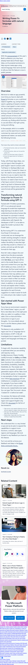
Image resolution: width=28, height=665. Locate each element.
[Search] (24, 9)
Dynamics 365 (18, 643)
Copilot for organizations (15, 628)
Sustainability (20, 654)
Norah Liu (6, 26)
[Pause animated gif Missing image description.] (3, 77)
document (7, 326)
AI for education (8, 641)
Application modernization (8, 52)
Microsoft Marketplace (18, 649)
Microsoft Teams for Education (18, 636)
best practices (14, 379)
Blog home (5, 6)
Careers (18, 651)
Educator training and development (8, 640)
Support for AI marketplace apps (15, 648)
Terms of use (15, 662)
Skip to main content (5, 0)
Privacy (2, 662)
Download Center (12, 631)
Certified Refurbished (16, 633)
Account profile (3, 631)
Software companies (5, 651)
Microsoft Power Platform (8, 645)
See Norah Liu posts (6, 471)
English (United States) (5, 656)
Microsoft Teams (19, 645)
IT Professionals (6, 46)
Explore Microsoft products (12, 630)
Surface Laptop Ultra (18, 626)
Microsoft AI (3, 643)
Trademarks (21, 662)
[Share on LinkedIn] (10, 39)
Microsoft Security (10, 643)
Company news (8, 653)
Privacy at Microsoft (17, 653)
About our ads (10, 664)
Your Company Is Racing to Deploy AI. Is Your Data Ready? (14, 538)
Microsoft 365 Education (6, 638)
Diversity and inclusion (5, 654)
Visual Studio (13, 651)
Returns (2, 633)
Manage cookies (8, 662)
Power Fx (4, 99)
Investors (24, 653)
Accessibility (14, 654)
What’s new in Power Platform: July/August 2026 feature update (13, 567)
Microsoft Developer (21, 646)
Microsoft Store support (22, 631)
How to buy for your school (18, 638)
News (14, 46)
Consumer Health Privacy (6, 660)
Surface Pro (3, 626)
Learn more (20, 618)
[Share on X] (8, 39)
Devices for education (5, 636)
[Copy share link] (2, 39)
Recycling (4, 664)
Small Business (9, 646)
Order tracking (7, 633)
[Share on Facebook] (5, 39)
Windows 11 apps (24, 630)
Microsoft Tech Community (6, 649)
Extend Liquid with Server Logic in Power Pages (13, 504)
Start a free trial (9, 618)
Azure (14, 646)
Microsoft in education (21, 635)
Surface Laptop (9, 626)
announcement (12, 56)
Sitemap (14, 660)
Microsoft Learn (4, 648)
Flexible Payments (11, 635)
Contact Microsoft (21, 660)
